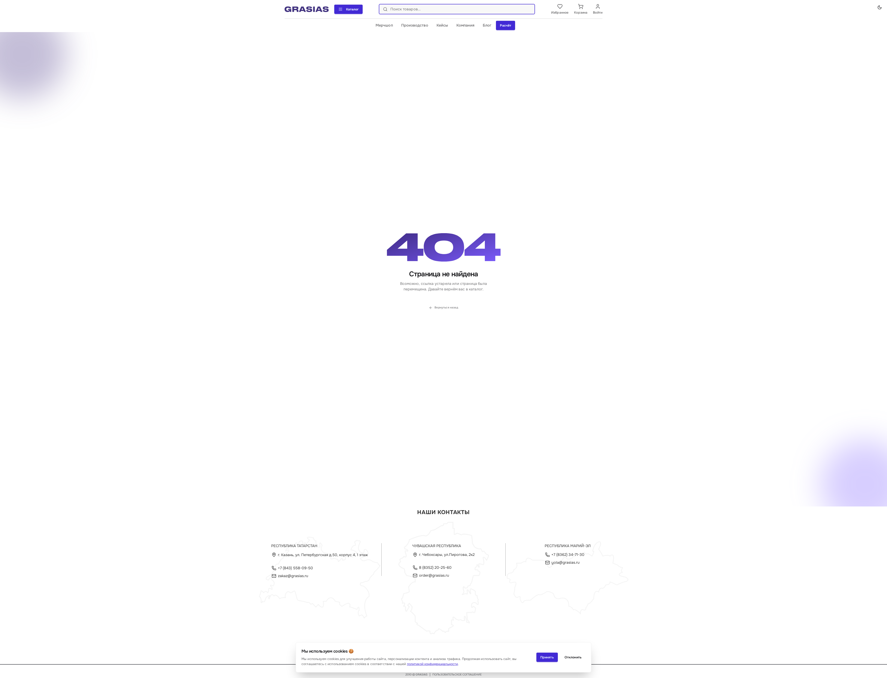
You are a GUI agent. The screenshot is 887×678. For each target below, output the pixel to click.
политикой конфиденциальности (432, 664)
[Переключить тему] (879, 7)
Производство (414, 25)
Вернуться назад (446, 307)
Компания (465, 25)
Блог (487, 25)
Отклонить (573, 657)
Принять (547, 657)
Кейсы (442, 25)
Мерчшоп (384, 25)
